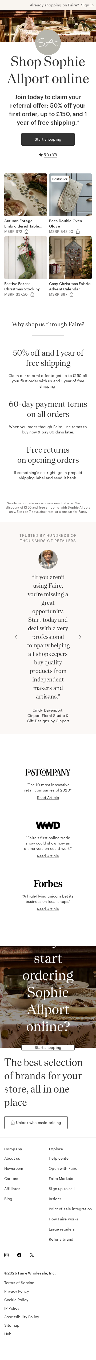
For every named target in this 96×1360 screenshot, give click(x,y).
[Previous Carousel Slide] (16, 636)
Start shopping (48, 139)
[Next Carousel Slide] (80, 636)
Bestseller (60, 179)
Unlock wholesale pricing (38, 1122)
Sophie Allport (79, 507)
